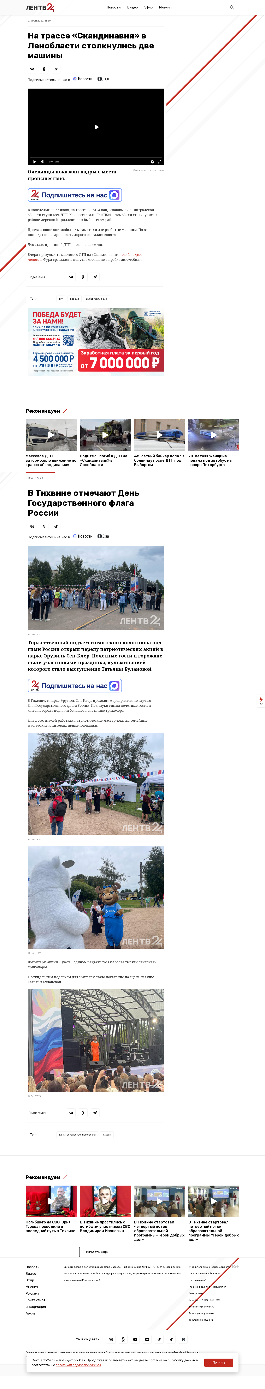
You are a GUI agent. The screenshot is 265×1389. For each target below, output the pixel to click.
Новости (114, 7)
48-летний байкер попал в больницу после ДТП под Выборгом (159, 460)
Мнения (165, 7)
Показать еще (96, 1252)
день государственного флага (77, 1134)
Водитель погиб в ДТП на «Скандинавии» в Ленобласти (103, 460)
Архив (31, 1313)
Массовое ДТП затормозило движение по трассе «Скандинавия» (51, 460)
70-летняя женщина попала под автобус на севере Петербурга (210, 460)
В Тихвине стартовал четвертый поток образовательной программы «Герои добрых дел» (159, 1231)
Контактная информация (36, 1303)
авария (74, 298)
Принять (219, 1362)
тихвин (107, 1134)
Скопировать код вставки (148, 170)
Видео (132, 7)
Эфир (148, 7)
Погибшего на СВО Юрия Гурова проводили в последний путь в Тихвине (50, 1226)
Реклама (32, 1293)
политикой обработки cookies (78, 1365)
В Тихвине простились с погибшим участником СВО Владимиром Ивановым (105, 1226)
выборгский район (97, 298)
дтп (61, 298)
